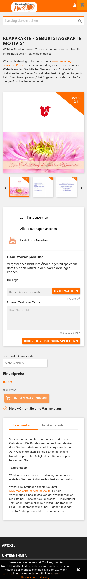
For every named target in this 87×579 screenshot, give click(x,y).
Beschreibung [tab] (23, 425)
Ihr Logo (12, 280)
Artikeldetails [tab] (53, 425)
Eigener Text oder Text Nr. (25, 302)
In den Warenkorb (26, 398)
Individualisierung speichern (51, 341)
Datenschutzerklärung (35, 577)
